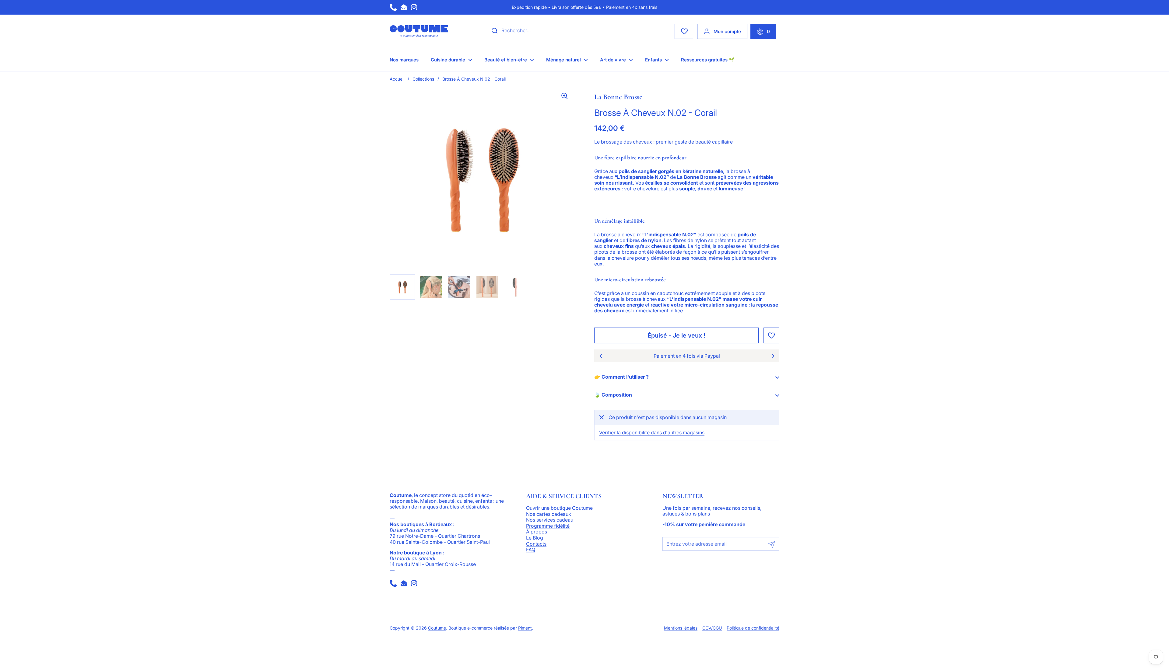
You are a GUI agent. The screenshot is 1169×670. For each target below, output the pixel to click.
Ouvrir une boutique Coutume (559, 508)
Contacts (536, 544)
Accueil (397, 79)
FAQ (530, 550)
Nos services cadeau (549, 520)
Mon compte (727, 31)
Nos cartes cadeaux (548, 514)
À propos (536, 532)
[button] (763, 31)
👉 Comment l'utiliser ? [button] (621, 377)
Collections (423, 79)
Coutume (437, 628)
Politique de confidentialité (753, 628)
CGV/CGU (712, 628)
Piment (525, 628)
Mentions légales (680, 628)
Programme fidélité (548, 526)
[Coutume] (419, 31)
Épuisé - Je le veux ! (676, 335)
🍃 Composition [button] (613, 395)
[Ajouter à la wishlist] (771, 335)
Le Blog (534, 538)
